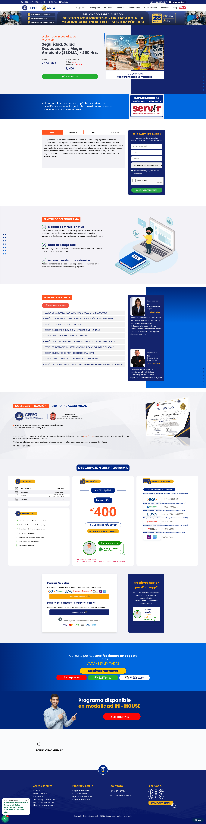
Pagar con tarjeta (78, 612)
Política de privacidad (43, 802)
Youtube (64, 2)
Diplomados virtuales (82, 796)
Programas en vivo (81, 790)
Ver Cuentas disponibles (78, 597)
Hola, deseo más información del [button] (16, 806)
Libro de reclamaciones (44, 805)
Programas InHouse (81, 799)
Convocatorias (150, 8)
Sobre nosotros (40, 793)
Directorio (37, 790)
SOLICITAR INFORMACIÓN (146, 190)
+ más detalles (153, 312)
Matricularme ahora (103, 671)
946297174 (41, 2)
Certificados (134, 8)
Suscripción (95, 8)
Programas (80, 8)
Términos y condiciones (44, 799)
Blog (175, 8)
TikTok (54, 2)
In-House (108, 8)
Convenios (38, 796)
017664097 (28, 2)
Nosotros (121, 8)
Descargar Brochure (57, 305)
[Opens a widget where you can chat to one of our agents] (198, 820)
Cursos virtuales (79, 793)
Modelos (165, 8)
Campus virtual (158, 2)
